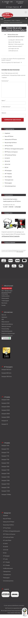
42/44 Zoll (7, 164)
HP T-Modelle (8, 173)
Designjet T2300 (6, 491)
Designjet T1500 (5, 480)
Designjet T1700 (5, 487)
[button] (15, 35)
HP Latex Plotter (7, 540)
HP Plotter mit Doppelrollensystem (14, 148)
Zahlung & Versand (6, 326)
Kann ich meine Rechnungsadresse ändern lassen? (13, 59)
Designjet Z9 (5, 424)
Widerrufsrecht (5, 321)
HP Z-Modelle (8, 176)
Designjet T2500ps (6, 494)
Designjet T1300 (5, 477)
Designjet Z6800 (6, 417)
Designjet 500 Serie (6, 369)
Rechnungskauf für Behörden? (11, 62)
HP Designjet (8, 170)
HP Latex (5, 559)
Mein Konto (4, 303)
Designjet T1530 (5, 484)
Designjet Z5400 (6, 410)
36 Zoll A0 (7, 161)
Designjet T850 (5, 463)
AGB (3, 319)
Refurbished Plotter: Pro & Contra (7, 293)
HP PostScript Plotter (10, 155)
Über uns (4, 314)
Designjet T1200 (5, 473)
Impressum (4, 317)
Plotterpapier (8, 183)
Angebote (7, 133)
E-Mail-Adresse (6, 106)
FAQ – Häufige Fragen (7, 290)
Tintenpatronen (9, 180)
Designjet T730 (5, 452)
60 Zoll (6, 167)
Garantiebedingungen (7, 331)
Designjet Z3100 (5, 403)
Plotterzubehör (5, 298)
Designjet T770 (5, 456)
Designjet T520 (5, 445)
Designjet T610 (5, 449)
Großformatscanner (8, 568)
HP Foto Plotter (9, 145)
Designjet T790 (5, 459)
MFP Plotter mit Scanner (11, 152)
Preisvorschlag (5, 328)
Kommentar (5, 81)
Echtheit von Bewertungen (8, 333)
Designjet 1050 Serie (7, 376)
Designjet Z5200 (6, 406)
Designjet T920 (5, 466)
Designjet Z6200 (6, 413)
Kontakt (4, 305)
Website (4, 113)
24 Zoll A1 (7, 158)
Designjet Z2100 (5, 399)
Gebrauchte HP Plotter (11, 139)
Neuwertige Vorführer (11, 142)
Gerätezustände (5, 296)
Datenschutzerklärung (7, 324)
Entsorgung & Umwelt (7, 335)
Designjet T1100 (5, 470)
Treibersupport (5, 300)
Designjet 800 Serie (6, 373)
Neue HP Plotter (9, 136)
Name (3, 100)
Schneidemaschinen (10, 186)
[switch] (24, 615)
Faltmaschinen (7, 571)
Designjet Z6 (5, 420)
